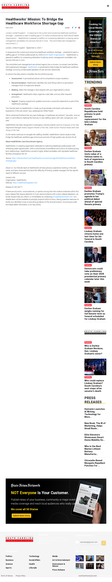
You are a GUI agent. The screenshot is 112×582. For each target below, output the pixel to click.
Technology (34, 556)
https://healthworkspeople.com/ (25, 183)
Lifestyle (33, 568)
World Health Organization (53, 55)
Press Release (58, 570)
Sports (9, 568)
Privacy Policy (20, 576)
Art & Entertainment (61, 560)
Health (32, 564)
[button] (72, 28)
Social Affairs (34, 560)
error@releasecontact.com (63, 197)
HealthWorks (33, 67)
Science (9, 564)
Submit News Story (95, 63)
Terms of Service (7, 576)
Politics (9, 556)
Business (10, 560)
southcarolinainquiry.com (87, 576)
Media (54, 556)
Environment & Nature (58, 565)
